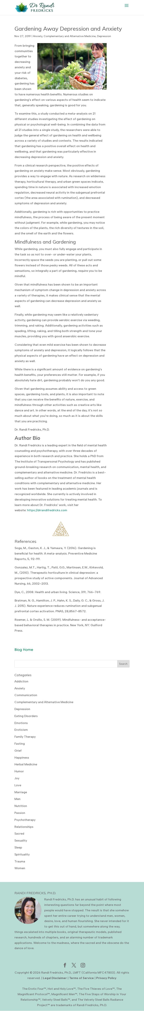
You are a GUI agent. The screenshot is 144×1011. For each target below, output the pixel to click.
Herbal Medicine (25, 764)
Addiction (21, 681)
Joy (16, 778)
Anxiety (37, 36)
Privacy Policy (106, 978)
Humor (19, 771)
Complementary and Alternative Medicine (70, 36)
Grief (18, 750)
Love (17, 785)
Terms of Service (81, 978)
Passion (19, 813)
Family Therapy (25, 736)
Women (19, 868)
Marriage (20, 792)
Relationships (23, 827)
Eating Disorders (26, 716)
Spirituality (22, 854)
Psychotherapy (24, 820)
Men (17, 799)
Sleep (18, 847)
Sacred (19, 833)
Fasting (19, 743)
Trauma (19, 861)
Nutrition (20, 806)
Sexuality (20, 840)
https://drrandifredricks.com (47, 510)
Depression (104, 36)
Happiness (21, 757)
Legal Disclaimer (55, 978)
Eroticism (21, 729)
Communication (25, 695)
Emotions (21, 723)
